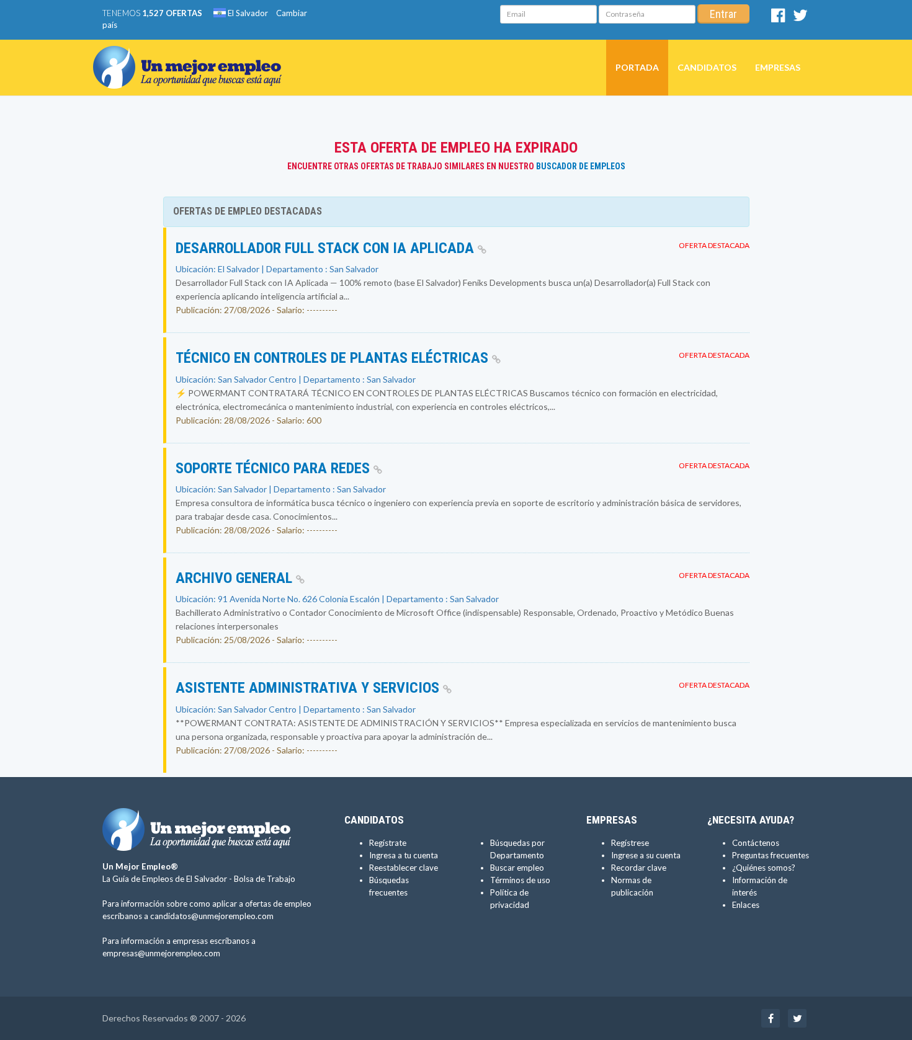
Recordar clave (638, 868)
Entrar (723, 13)
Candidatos (706, 67)
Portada (637, 67)
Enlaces (745, 905)
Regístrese (630, 843)
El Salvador (247, 13)
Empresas (777, 67)
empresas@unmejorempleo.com (161, 953)
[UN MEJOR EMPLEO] (192, 55)
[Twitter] (800, 18)
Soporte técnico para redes (274, 468)
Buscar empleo (517, 868)
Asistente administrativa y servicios (309, 687)
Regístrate (387, 843)
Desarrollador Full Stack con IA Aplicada (327, 248)
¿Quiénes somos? (763, 868)
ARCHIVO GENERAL (236, 578)
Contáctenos (755, 843)
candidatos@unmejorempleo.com (212, 916)
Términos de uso (520, 880)
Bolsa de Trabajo (264, 879)
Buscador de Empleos (580, 166)
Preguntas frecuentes (770, 855)
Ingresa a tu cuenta (403, 855)
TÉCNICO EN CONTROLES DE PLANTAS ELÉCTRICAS (334, 358)
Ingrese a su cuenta (646, 855)
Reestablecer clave (403, 868)
